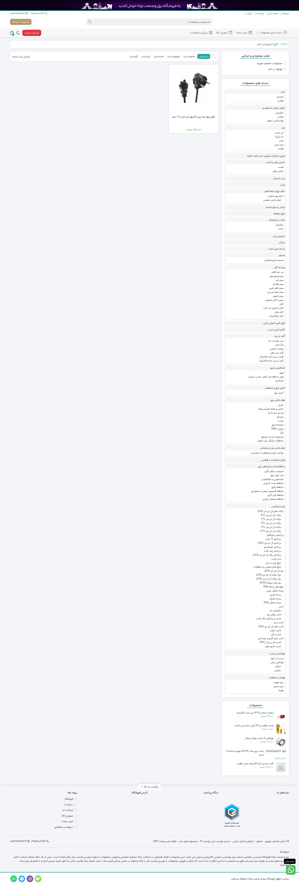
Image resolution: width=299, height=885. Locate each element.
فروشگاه (285, 13)
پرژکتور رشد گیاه (272, 551)
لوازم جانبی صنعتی (272, 200)
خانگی (278, 666)
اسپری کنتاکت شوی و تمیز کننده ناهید (266, 156)
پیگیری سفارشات (199, 32)
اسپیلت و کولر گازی (274, 471)
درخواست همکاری (64, 827)
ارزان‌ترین (146, 56)
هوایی (280, 100)
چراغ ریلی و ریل (273, 563)
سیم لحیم (279, 686)
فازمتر (281, 148)
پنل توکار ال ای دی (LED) (268, 575)
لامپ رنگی (276, 634)
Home (283, 44)
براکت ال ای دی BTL (271, 515)
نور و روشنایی (278, 506)
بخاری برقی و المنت (275, 162)
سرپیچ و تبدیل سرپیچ (272, 436)
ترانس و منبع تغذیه (275, 207)
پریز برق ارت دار (276, 341)
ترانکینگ (279, 225)
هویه (281, 690)
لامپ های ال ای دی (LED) (271, 626)
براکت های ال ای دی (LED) (270, 511)
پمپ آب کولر (277, 658)
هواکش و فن (277, 662)
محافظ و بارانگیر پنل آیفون (270, 440)
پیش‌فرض (204, 56)
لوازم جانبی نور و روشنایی (272, 448)
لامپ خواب (275, 630)
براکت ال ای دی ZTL (271, 527)
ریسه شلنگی (275, 598)
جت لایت (276, 559)
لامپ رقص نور (274, 614)
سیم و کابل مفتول (274, 300)
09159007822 (37, 13)
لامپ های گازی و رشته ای (271, 638)
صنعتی (277, 670)
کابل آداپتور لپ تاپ (273, 308)
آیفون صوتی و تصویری (273, 108)
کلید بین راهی (277, 352)
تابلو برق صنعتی (276, 196)
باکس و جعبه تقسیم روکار (271, 409)
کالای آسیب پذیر (276, 329)
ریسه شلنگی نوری (275, 590)
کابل (281, 304)
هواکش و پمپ (277, 653)
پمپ (282, 184)
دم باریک (279, 136)
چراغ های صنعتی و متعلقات (267, 567)
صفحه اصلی (272, 13)
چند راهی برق (277, 475)
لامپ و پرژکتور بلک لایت (268, 618)
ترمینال (280, 417)
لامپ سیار (279, 622)
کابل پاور (279, 312)
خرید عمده (241, 32)
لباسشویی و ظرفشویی (272, 479)
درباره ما (248, 13)
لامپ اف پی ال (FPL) (270, 642)
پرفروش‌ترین (173, 56)
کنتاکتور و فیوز (277, 368)
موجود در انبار (275, 69)
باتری (281, 405)
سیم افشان (278, 284)
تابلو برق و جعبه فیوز (274, 191)
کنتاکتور (279, 380)
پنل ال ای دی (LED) (274, 571)
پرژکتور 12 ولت (273, 539)
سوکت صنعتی (277, 348)
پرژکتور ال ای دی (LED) (269, 543)
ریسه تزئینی (275, 594)
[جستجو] (89, 21)
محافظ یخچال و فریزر (273, 499)
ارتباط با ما (259, 13)
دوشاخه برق (278, 425)
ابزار (283, 128)
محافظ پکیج (277, 487)
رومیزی (280, 96)
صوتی (281, 116)
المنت (281, 167)
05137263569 (17, 13)
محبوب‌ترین (189, 56)
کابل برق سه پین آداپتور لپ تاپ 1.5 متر (193, 117)
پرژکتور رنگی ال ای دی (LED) (267, 555)
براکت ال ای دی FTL (271, 519)
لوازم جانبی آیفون (275, 120)
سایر (281, 140)
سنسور (282, 255)
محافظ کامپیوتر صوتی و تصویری (267, 491)
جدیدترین (159, 56)
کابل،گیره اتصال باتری (274, 323)
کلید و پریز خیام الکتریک (271, 360)
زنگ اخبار (279, 344)
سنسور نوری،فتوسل (274, 260)
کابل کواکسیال (276, 316)
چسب (281, 421)
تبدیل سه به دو (276, 413)
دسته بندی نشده (276, 249)
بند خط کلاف (277, 272)
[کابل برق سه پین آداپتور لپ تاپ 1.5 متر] (194, 90)
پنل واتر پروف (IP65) (270, 582)
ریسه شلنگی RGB (272, 602)
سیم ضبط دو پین (275, 292)
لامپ (281, 606)
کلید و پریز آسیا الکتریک (272, 356)
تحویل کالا (222, 32)
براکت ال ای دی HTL (271, 523)
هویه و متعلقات (277, 677)
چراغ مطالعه (279, 213)
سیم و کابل (279, 267)
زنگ (282, 432)
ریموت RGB (277, 428)
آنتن (283, 91)
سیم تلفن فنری (276, 288)
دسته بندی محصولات (270, 32)
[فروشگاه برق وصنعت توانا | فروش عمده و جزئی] (273, 22)
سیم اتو (280, 280)
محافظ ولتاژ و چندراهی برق (271, 466)
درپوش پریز (279, 236)
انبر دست (279, 132)
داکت (281, 229)
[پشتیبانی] (291, 870)
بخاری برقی (278, 171)
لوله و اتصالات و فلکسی (273, 460)
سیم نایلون (278, 296)
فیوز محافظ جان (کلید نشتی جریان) (266, 376)
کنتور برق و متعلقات (275, 388)
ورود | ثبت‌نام (19, 22)
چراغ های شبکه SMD (273, 586)
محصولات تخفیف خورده (269, 63)
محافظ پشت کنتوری (273, 483)
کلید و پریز (279, 336)
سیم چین (279, 144)
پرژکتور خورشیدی (272, 547)
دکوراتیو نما (275, 610)
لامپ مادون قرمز (273, 646)
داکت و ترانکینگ (277, 220)
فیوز (281, 372)
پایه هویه (279, 682)
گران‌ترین (133, 56)
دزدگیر (282, 242)
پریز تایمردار (279, 178)
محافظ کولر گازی (276, 495)
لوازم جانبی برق (278, 400)
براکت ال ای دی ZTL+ (270, 531)
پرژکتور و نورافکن (275, 535)
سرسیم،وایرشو (277, 276)
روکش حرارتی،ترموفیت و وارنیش (267, 453)
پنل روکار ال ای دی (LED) (268, 578)
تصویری (280, 112)
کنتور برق (279, 393)
